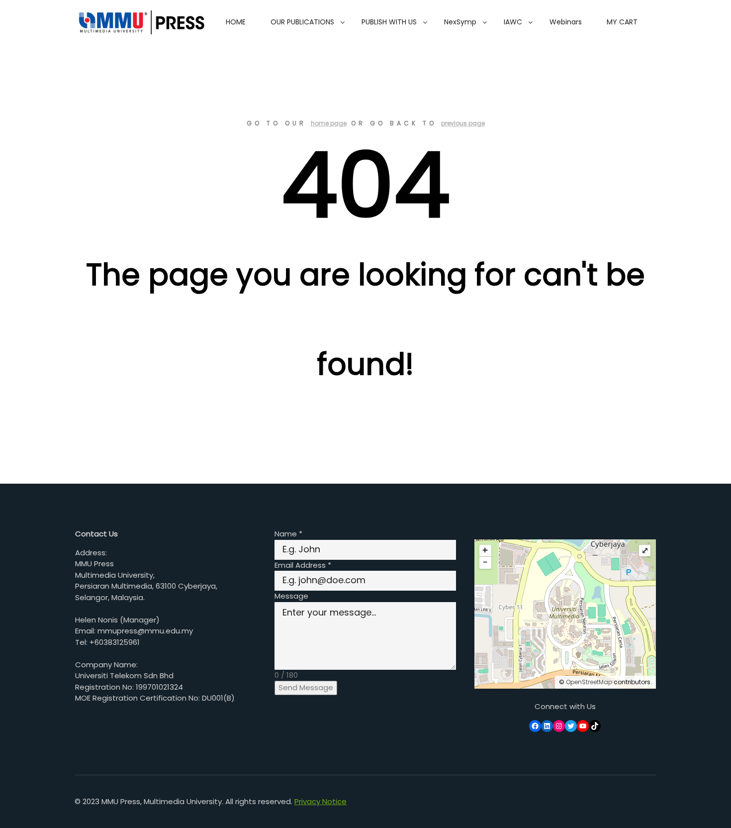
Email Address (302, 565)
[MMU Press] (140, 22)
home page (329, 123)
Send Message (305, 687)
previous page (463, 123)
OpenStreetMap (589, 682)
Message (291, 596)
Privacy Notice (320, 801)
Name (288, 533)
